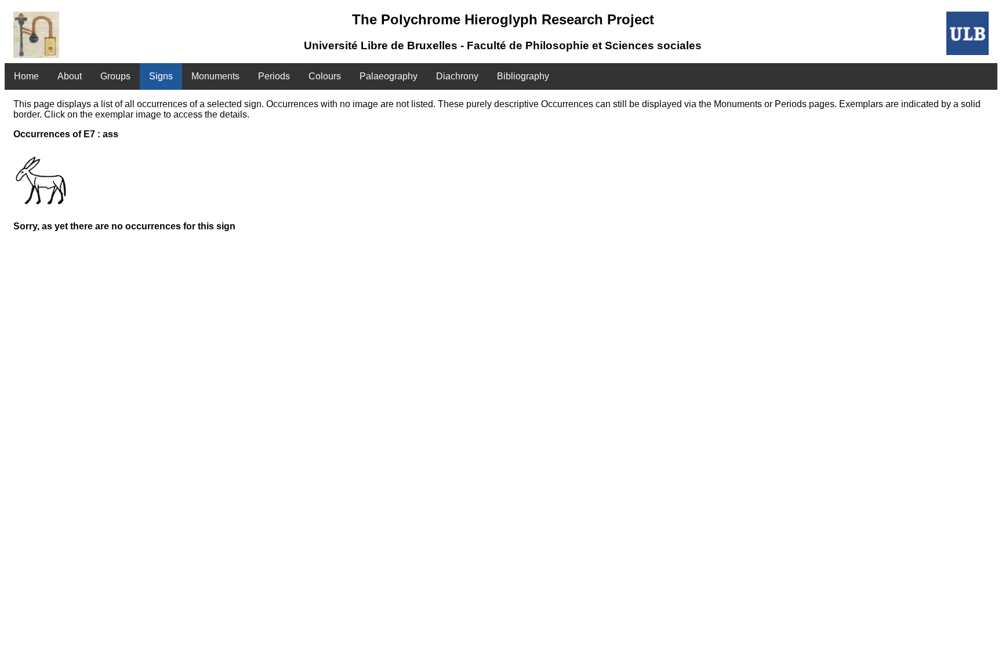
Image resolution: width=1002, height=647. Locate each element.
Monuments (215, 76)
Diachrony (457, 76)
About (69, 76)
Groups (115, 76)
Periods (274, 76)
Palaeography (389, 76)
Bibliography (523, 76)
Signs (161, 76)
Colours (324, 76)
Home (26, 76)
